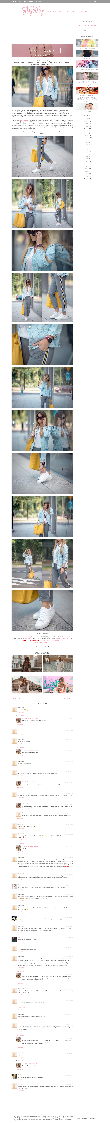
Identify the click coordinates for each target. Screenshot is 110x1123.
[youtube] (95, 25)
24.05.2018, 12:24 (69, 1053)
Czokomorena (21, 916)
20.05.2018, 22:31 (69, 834)
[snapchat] (89, 25)
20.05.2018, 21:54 (69, 824)
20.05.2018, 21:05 (69, 739)
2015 (86, 166)
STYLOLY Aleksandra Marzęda (30, 718)
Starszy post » (67, 699)
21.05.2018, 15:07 (69, 926)
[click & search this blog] (97, 1)
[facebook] (89, 1)
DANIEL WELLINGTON (62, 638)
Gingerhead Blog (22, 884)
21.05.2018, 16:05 (69, 947)
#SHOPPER (46, 649)
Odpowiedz (21, 712)
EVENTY (85, 11)
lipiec (87, 144)
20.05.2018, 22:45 (69, 858)
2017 (86, 161)
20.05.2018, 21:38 (69, 793)
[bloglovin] (86, 25)
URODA (54, 11)
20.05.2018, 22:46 (68, 804)
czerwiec (87, 147)
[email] (95, 1)
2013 (86, 171)
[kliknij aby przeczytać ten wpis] (87, 43)
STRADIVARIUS (28, 638)
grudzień (86, 133)
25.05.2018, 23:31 (68, 1038)
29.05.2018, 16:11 (69, 1075)
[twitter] (92, 25)
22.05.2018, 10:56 (69, 989)
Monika (20, 1074)
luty (87, 156)
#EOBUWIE (32, 649)
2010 (87, 178)
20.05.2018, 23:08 (68, 813)
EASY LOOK (87, 59)
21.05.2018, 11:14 (69, 906)
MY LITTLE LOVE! (87, 111)
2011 (87, 176)
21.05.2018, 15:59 (69, 937)
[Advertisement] (42, 31)
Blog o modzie (22, 1007)
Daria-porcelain (22, 999)
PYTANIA (38, 1)
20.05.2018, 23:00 (69, 874)
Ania (19, 937)
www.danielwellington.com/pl (54, 640)
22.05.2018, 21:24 (69, 1014)
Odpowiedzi (20, 715)
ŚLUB (80, 11)
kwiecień (87, 151)
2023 (87, 119)
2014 (86, 168)
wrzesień (87, 140)
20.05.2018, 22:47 (68, 846)
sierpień (87, 142)
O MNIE (24, 1)
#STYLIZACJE (52, 649)
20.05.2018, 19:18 (69, 708)
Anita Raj (20, 1084)
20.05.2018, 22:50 (68, 782)
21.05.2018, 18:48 (69, 956)
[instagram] (92, 1)
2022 (87, 121)
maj (87, 149)
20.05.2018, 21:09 (68, 719)
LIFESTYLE (60, 11)
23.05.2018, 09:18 (69, 1024)
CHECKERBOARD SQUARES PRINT (87, 48)
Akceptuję (93, 1118)
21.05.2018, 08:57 (69, 885)
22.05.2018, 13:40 (69, 1000)
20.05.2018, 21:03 (69, 730)
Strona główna (17, 1)
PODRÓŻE (67, 11)
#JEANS (37, 649)
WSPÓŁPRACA (31, 1)
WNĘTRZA (74, 11)
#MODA (41, 649)
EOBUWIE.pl (28, 637)
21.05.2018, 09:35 (69, 894)
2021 (87, 123)
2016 (86, 164)
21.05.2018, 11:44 (69, 917)
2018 (86, 131)
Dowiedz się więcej (82, 1118)
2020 (87, 126)
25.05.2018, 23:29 (68, 1064)
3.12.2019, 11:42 (69, 1084)
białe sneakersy (24, 120)
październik (87, 137)
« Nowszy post (17, 699)
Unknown (20, 947)
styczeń (87, 158)
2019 (87, 128)
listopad (87, 135)
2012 (87, 173)
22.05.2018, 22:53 (68, 974)
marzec (87, 154)
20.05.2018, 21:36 (69, 771)
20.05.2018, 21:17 (68, 750)
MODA (49, 11)
